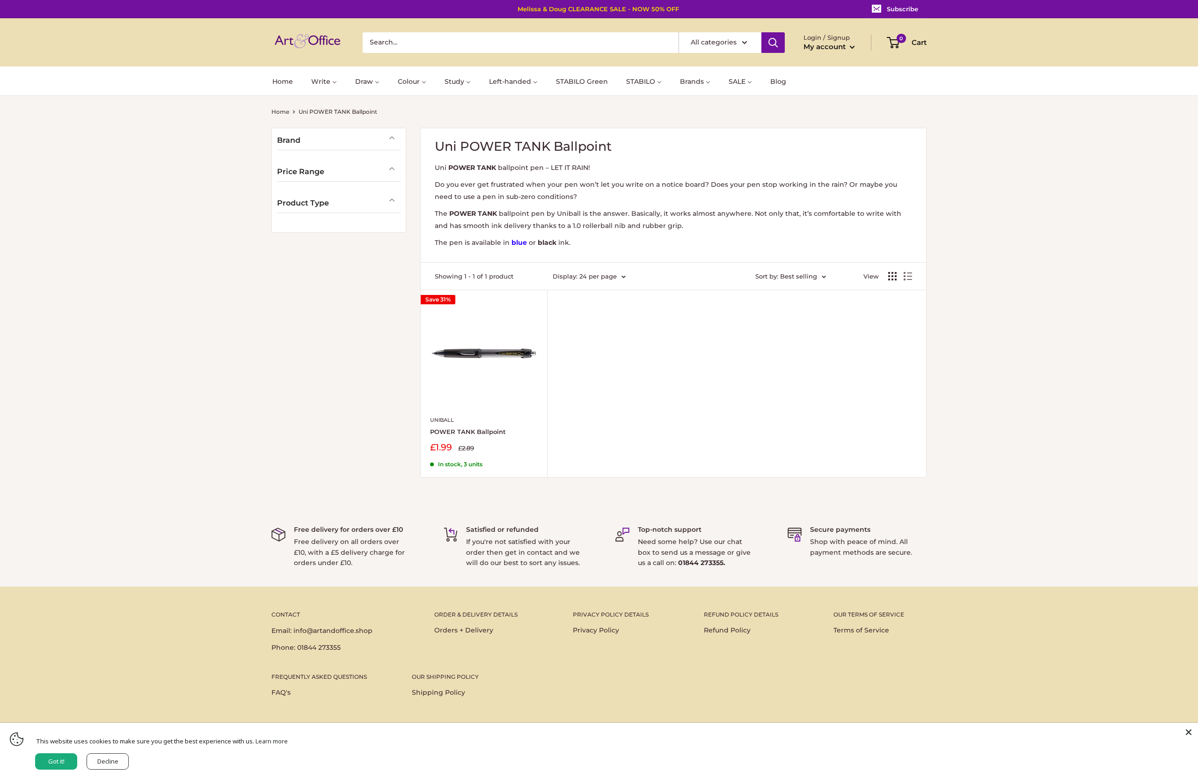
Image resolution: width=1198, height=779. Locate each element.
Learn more (272, 741)
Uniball (442, 420)
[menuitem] (282, 80)
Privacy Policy (596, 630)
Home (280, 111)
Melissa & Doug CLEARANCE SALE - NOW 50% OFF (598, 9)
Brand (288, 140)
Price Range (300, 171)
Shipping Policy (438, 692)
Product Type (303, 202)
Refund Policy (727, 630)
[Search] (773, 42)
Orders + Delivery (463, 630)
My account (825, 46)
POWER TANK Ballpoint (468, 431)
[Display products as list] (908, 276)
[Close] (1188, 732)
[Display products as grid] (892, 276)
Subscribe (902, 9)
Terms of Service (861, 630)
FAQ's (281, 692)
